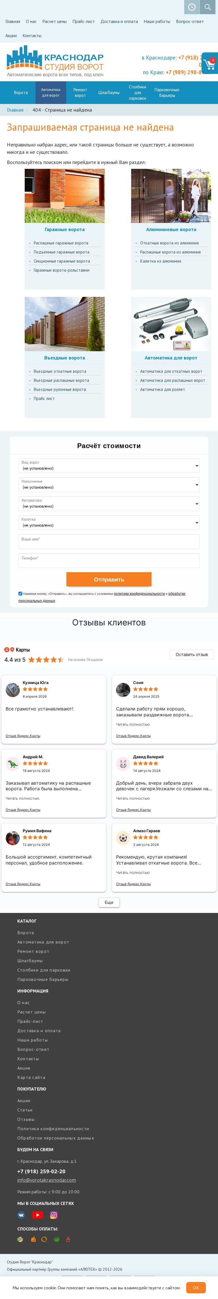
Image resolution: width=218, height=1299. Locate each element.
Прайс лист (44, 398)
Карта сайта (31, 1077)
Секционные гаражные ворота (62, 261)
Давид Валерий (148, 756)
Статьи (25, 1110)
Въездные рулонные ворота (60, 389)
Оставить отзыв (192, 654)
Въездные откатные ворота (60, 371)
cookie (50, 1288)
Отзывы (26, 1119)
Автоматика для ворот (50, 92)
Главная (12, 21)
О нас (31, 21)
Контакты (31, 35)
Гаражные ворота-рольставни (61, 270)
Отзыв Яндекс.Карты (23, 736)
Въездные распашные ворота (61, 380)
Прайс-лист (83, 21)
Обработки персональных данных (55, 1138)
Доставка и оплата (119, 21)
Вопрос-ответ (190, 21)
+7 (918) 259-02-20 (41, 1171)
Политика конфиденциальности (53, 1128)
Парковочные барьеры (167, 92)
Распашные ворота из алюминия (170, 252)
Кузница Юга (36, 682)
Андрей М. (33, 756)
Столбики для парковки (137, 92)
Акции (11, 35)
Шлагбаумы (109, 92)
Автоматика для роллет (162, 389)
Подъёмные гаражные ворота (61, 252)
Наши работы (157, 21)
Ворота (21, 92)
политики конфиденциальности (139, 593)
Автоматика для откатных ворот (171, 371)
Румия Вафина (37, 830)
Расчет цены (54, 21)
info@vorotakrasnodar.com (46, 1180)
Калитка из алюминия (160, 261)
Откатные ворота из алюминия (169, 243)
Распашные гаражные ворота (61, 243)
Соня (138, 682)
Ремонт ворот (80, 92)
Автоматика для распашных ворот (172, 380)
